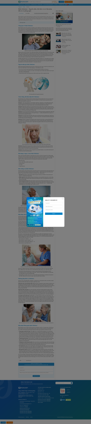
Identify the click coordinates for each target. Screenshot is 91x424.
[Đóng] (63, 198)
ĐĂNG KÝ (53, 213)
